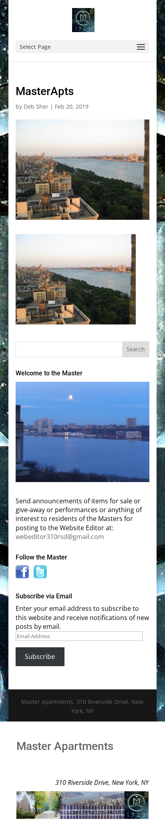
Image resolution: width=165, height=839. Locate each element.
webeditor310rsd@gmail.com (60, 536)
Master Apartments (64, 746)
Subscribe (40, 656)
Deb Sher (36, 106)
